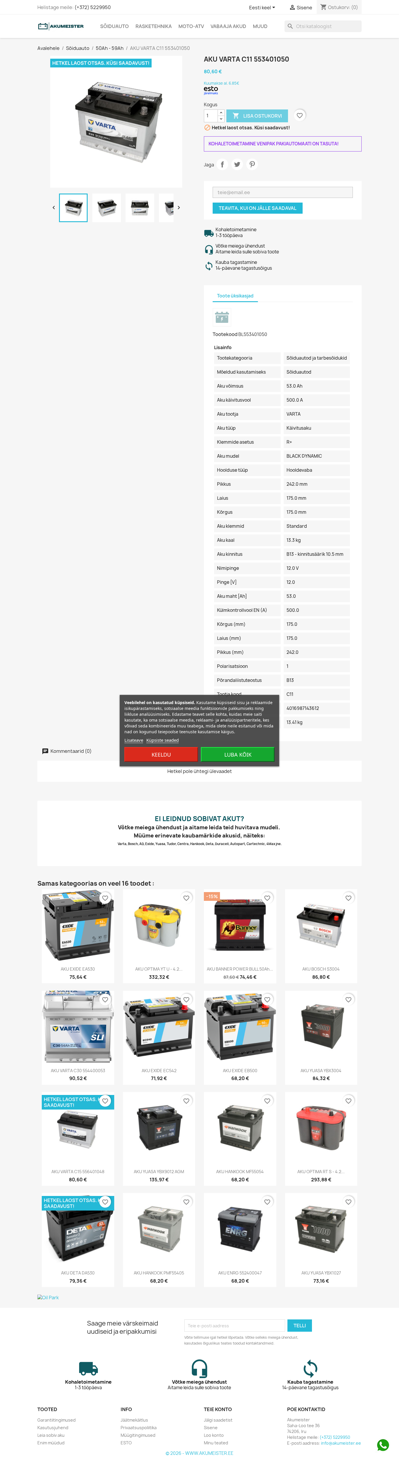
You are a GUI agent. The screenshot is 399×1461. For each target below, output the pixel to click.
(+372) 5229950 (92, 7)
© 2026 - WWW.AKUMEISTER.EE (199, 1453)
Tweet (237, 164)
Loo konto (214, 1435)
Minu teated (216, 1443)
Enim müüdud (51, 1443)
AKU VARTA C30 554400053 (78, 1070)
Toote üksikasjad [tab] (235, 296)
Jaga (222, 164)
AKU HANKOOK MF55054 (240, 1171)
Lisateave (133, 740)
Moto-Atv (191, 26)
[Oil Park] (199, 1297)
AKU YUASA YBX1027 (321, 1273)
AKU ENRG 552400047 (240, 1273)
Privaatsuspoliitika (139, 1427)
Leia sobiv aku (51, 1435)
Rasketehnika (154, 26)
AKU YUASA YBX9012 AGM (159, 1171)
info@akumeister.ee (341, 1443)
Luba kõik (237, 754)
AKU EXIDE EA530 (78, 969)
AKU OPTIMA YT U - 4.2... (159, 969)
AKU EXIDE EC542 (159, 1070)
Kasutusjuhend (52, 1427)
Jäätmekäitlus (134, 1420)
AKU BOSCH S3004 (321, 969)
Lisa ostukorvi (257, 115)
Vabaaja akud (228, 26)
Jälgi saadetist (218, 1420)
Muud (260, 26)
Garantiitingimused (56, 1420)
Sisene (211, 1427)
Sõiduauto (114, 26)
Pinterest (252, 164)
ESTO (126, 1443)
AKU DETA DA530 (78, 1273)
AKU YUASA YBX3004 (321, 1070)
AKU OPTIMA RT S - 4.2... (321, 1171)
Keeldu (161, 754)
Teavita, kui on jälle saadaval (257, 208)
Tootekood (225, 334)
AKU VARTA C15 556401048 (77, 1171)
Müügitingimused (138, 1435)
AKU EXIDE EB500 (240, 1070)
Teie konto (218, 1409)
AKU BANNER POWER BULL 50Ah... (240, 969)
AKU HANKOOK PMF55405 (159, 1273)
